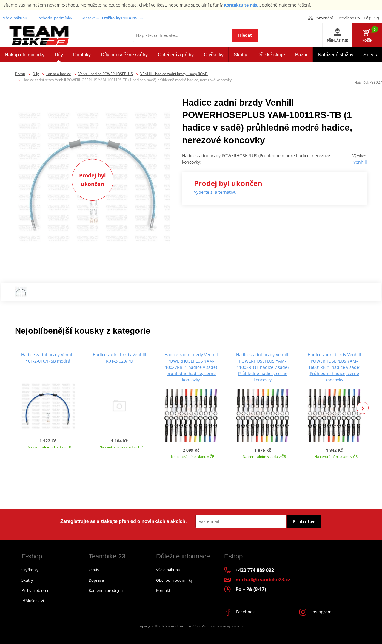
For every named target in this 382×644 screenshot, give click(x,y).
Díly (36, 73)
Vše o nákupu (15, 18)
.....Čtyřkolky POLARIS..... (119, 18)
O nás (94, 569)
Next (363, 408)
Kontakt (88, 18)
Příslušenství (32, 600)
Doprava (96, 580)
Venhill (360, 162)
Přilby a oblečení (35, 590)
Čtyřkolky (29, 569)
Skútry (27, 580)
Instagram (321, 611)
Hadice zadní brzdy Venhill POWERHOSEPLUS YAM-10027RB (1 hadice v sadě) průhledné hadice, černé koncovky (191, 367)
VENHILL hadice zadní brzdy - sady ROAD (174, 73)
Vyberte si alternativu (216, 192)
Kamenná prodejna (106, 590)
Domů (20, 73)
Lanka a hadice (58, 73)
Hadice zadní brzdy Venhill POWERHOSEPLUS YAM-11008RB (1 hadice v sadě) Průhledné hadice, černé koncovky (262, 367)
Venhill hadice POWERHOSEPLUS (105, 73)
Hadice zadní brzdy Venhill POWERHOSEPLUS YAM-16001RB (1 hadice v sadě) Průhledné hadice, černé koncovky (334, 367)
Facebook (245, 611)
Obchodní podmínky (54, 18)
